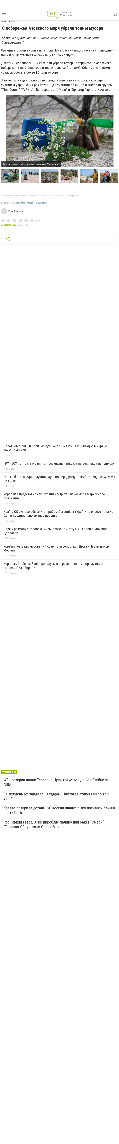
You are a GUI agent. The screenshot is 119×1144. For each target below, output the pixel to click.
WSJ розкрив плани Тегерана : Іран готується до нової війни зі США (55, 782)
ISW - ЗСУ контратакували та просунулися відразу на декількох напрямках (58, 463)
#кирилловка (19, 202)
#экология (6, 202)
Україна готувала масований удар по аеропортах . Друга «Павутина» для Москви (57, 548)
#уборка (30, 202)
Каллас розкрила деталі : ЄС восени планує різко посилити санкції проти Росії (59, 810)
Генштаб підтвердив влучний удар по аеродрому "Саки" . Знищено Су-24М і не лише (59, 479)
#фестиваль (41, 202)
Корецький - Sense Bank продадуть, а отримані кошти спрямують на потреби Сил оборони (53, 566)
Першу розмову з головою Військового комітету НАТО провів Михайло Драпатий (55, 531)
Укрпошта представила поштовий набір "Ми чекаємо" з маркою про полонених (54, 496)
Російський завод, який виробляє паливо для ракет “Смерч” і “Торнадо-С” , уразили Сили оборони (54, 824)
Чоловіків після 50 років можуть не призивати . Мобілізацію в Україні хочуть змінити (55, 448)
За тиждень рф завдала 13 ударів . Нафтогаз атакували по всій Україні (56, 796)
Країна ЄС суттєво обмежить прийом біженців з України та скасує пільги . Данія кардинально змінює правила (58, 514)
